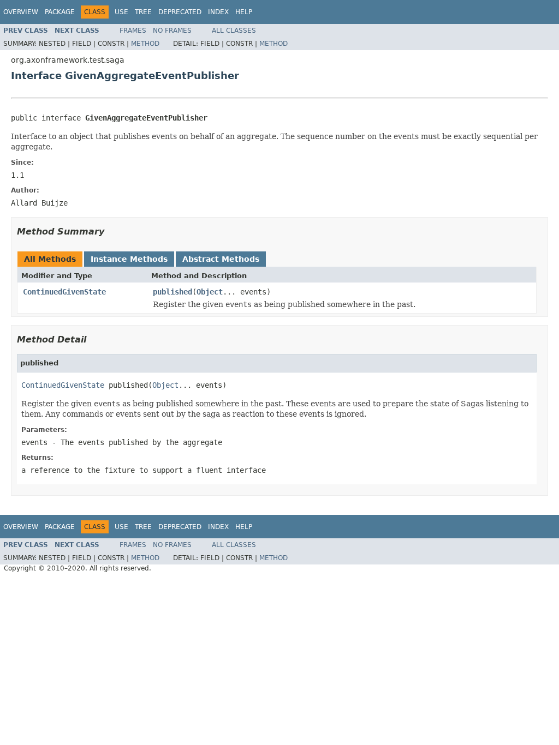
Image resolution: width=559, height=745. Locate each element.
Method (145, 43)
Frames (133, 30)
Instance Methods (129, 259)
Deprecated (179, 12)
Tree (143, 12)
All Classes (234, 30)
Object (210, 291)
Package (60, 12)
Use (121, 12)
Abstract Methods (220, 259)
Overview (20, 12)
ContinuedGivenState (64, 291)
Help (243, 12)
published (172, 291)
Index (218, 12)
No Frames (172, 30)
